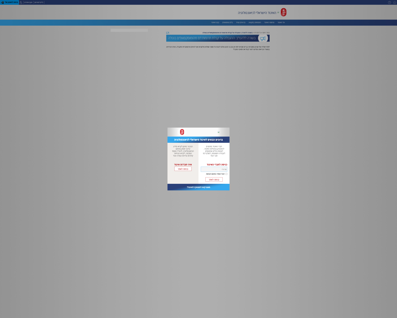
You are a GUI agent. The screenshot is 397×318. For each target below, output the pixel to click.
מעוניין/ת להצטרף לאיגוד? (198, 187)
